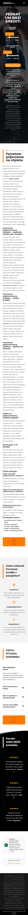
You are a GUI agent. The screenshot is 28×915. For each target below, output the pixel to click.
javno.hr (5, 892)
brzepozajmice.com (9, 885)
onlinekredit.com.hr (17, 888)
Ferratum (6, 324)
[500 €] (9, 37)
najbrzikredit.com (9, 890)
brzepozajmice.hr (14, 896)
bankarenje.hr (19, 890)
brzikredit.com (20, 885)
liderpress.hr (12, 892)
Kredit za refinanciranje (11, 528)
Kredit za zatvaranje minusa (13, 530)
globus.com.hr (21, 892)
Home (7, 150)
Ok (24, 911)
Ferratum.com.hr (10, 875)
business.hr (22, 883)
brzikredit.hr (7, 894)
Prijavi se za (13, 65)
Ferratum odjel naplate (11, 526)
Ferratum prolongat (10, 524)
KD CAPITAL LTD (19, 877)
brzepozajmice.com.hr (18, 894)
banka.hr (14, 883)
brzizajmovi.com (14, 887)
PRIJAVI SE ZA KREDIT (14, 542)
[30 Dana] (7, 55)
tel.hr (21, 887)
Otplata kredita (14, 179)
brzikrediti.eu (7, 888)
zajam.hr (6, 887)
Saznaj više (14, 913)
